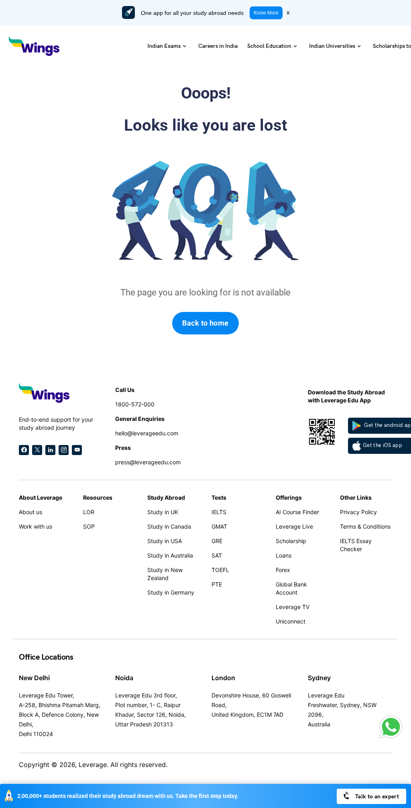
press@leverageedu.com (148, 462)
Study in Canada (169, 526)
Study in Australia (170, 555)
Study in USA (164, 540)
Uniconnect (290, 621)
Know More (266, 13)
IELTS (219, 512)
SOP (89, 526)
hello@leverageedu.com (146, 433)
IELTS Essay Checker (356, 544)
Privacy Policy (358, 512)
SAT (217, 555)
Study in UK (162, 512)
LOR (88, 512)
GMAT (219, 526)
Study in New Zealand (165, 573)
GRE (217, 540)
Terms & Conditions (365, 526)
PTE (217, 584)
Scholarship (291, 540)
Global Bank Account (291, 588)
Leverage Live (294, 526)
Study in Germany (170, 592)
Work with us (35, 526)
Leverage (93, 765)
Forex (283, 569)
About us (30, 512)
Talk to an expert (376, 796)
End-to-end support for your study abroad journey (56, 423)
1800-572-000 (135, 404)
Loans (283, 555)
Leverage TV (292, 606)
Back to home (205, 323)
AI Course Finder (297, 512)
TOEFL (220, 569)
